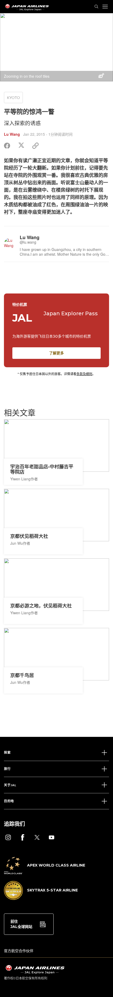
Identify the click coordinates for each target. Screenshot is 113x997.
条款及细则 (84, 373)
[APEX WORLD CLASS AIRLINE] (44, 872)
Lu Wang (12, 134)
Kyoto (13, 97)
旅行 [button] (7, 769)
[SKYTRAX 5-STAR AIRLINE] (41, 898)
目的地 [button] (9, 801)
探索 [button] (7, 752)
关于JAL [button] (10, 785)
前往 (21, 924)
